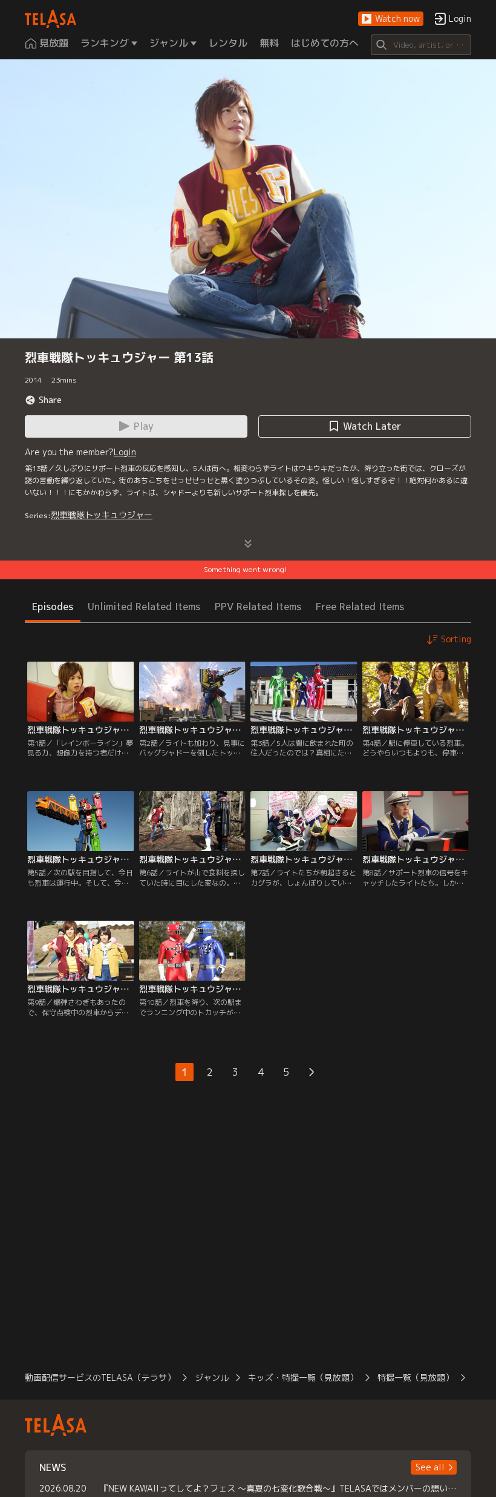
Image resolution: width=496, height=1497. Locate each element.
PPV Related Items (258, 606)
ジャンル (212, 1377)
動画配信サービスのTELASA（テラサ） (100, 1377)
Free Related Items (360, 606)
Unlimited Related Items (144, 606)
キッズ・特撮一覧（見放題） (303, 1377)
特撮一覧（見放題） (415, 1377)
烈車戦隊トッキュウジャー (101, 515)
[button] (390, 19)
